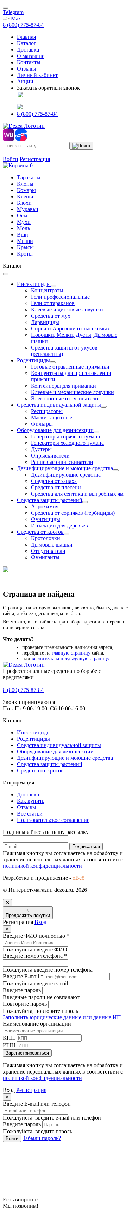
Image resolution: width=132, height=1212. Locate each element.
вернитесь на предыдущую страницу (70, 658)
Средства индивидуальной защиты (59, 405)
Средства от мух (50, 316)
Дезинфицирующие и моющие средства (65, 468)
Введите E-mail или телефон (37, 1104)
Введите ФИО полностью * (36, 936)
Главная (26, 37)
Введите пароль (22, 990)
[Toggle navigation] (5, 8)
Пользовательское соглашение (53, 820)
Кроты (25, 254)
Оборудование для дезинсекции (55, 430)
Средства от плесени (56, 487)
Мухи (24, 222)
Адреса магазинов (24, 153)
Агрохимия (44, 506)
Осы (22, 216)
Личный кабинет (37, 75)
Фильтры (42, 424)
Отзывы (26, 69)
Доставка (28, 50)
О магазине (30, 56)
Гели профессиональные (60, 297)
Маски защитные (51, 417)
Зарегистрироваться (27, 1053)
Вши (22, 235)
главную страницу (71, 653)
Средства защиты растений (49, 500)
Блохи (24, 203)
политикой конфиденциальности (42, 866)
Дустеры (41, 449)
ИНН (9, 1045)
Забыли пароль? (42, 1138)
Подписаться (86, 846)
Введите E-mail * (23, 976)
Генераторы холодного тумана (67, 443)
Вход (40, 922)
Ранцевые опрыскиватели (62, 462)
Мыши (25, 241)
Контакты (28, 62)
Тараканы (28, 177)
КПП (9, 1038)
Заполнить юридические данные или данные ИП (62, 1017)
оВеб (78, 878)
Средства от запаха (54, 481)
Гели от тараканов (53, 303)
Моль (23, 228)
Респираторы (47, 411)
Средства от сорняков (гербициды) (73, 513)
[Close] (7, 902)
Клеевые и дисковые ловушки (67, 309)
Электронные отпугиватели (64, 398)
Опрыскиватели (50, 456)
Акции (25, 81)
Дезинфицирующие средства (66, 475)
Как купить (30, 801)
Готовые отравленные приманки (70, 367)
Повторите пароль (25, 1004)
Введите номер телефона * (35, 956)
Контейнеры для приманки (63, 386)
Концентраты (47, 290)
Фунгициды (45, 519)
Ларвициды (45, 322)
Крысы (25, 247)
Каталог (26, 43)
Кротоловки (45, 538)
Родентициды (33, 360)
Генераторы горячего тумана (65, 437)
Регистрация (35, 159)
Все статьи (30, 814)
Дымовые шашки (52, 545)
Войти (10, 159)
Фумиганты (45, 557)
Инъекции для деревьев (59, 526)
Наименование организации (37, 1024)
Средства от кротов (40, 532)
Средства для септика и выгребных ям (77, 494)
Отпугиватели (48, 551)
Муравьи (27, 209)
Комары (26, 190)
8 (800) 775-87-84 (23, 25)
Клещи (25, 196)
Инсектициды (34, 284)
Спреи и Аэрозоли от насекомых (70, 329)
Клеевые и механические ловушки (72, 392)
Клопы (25, 184)
